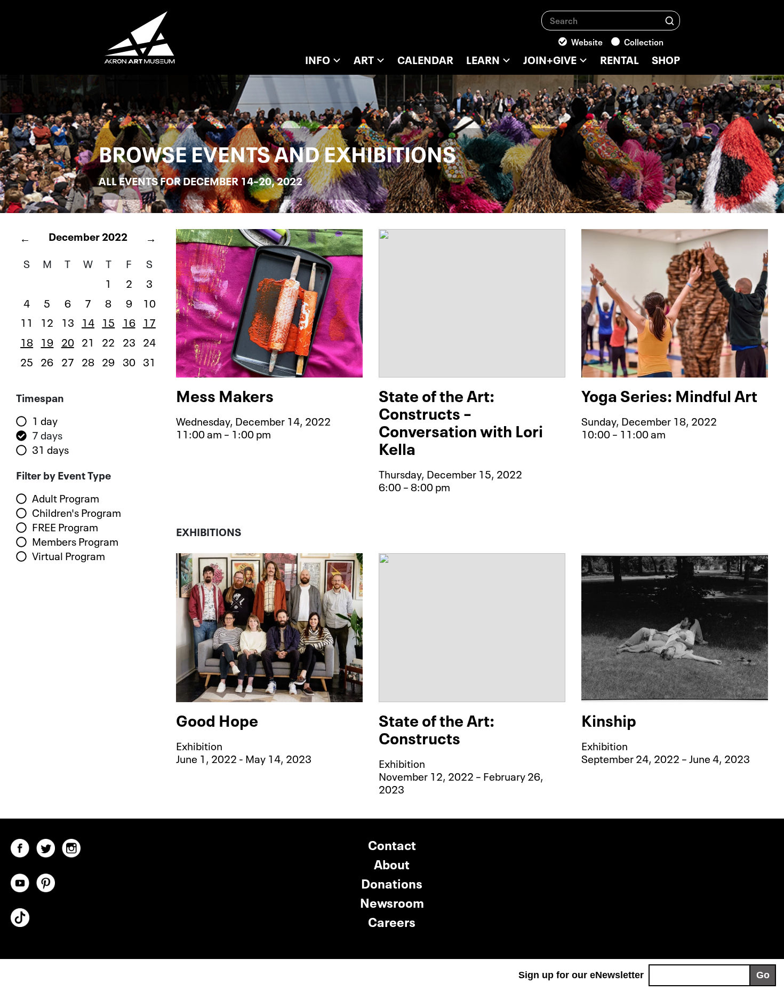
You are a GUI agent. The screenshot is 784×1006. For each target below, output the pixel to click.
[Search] (669, 20)
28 (88, 361)
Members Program (75, 541)
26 (47, 361)
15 (108, 321)
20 (67, 341)
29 (108, 361)
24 (149, 341)
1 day (45, 421)
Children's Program (76, 513)
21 (88, 341)
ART (364, 59)
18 (26, 341)
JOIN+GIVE (550, 59)
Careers (391, 920)
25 (26, 361)
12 (47, 321)
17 (149, 321)
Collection (643, 41)
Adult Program (65, 498)
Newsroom (392, 901)
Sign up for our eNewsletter (581, 975)
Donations (391, 882)
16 (129, 321)
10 (149, 302)
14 (88, 321)
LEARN (483, 59)
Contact (392, 844)
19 (47, 341)
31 (149, 361)
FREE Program (65, 527)
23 (129, 341)
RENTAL (619, 59)
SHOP (666, 59)
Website (587, 41)
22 (108, 341)
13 (67, 321)
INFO (317, 59)
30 (129, 361)
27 (67, 361)
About (392, 863)
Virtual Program (68, 556)
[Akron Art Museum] (168, 43)
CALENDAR (425, 59)
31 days (50, 450)
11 (26, 321)
